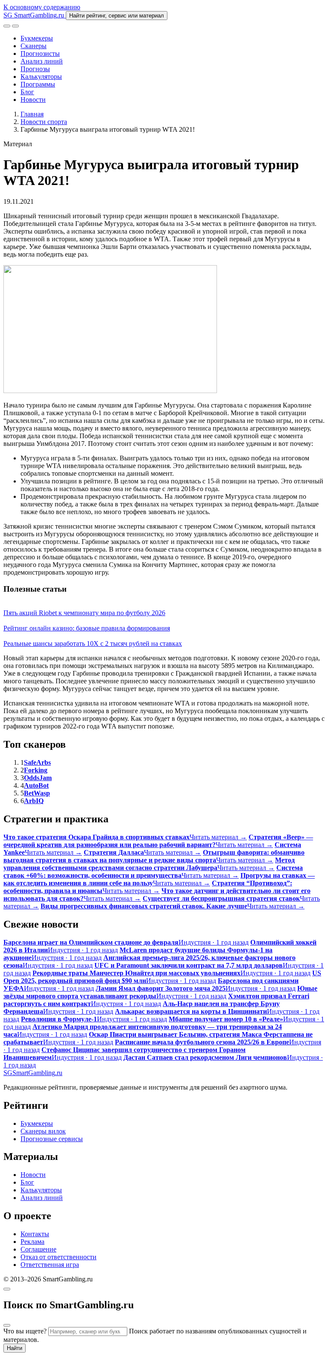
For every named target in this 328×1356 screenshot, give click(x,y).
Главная (32, 114)
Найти (14, 1348)
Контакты (34, 1233)
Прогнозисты (40, 53)
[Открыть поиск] (6, 26)
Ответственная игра (49, 1264)
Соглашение (38, 1249)
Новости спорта (43, 121)
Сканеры (33, 45)
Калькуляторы (41, 76)
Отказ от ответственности (58, 1257)
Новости (33, 99)
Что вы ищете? (25, 1331)
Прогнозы (35, 68)
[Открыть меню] (15, 26)
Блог (27, 91)
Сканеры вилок (43, 1131)
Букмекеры (36, 38)
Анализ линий (41, 61)
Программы (37, 84)
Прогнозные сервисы (51, 1138)
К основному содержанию (41, 7)
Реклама (32, 1241)
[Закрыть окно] (6, 1289)
